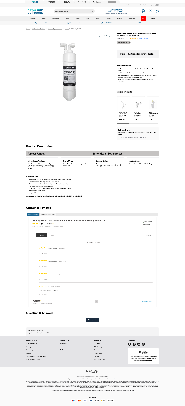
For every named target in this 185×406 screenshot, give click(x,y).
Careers (96, 350)
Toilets (67, 18)
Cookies (96, 356)
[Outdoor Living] (111, 2)
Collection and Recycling (33, 359)
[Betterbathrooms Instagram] (143, 345)
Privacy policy (98, 353)
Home (28, 29)
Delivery (28, 347)
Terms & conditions (99, 359)
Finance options (64, 347)
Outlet (153, 18)
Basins (77, 18)
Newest (42, 235)
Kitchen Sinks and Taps (38, 29)
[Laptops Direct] (66, 2)
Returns (28, 353)
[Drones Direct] (81, 2)
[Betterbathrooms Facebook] (129, 345)
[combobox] (74, 11)
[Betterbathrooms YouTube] (138, 345)
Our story (97, 343)
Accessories (131, 18)
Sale (143, 18)
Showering (55, 18)
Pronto (67, 29)
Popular (52, 235)
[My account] (150, 11)
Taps (87, 18)
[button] (158, 92)
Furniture (32, 18)
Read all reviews (147, 301)
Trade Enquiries (143, 5)
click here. (114, 379)
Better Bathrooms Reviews (48, 214)
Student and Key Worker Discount (36, 356)
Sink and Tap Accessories (55, 29)
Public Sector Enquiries (132, 5)
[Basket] (157, 10)
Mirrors (119, 18)
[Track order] (143, 11)
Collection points (31, 350)
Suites (109, 18)
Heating (98, 18)
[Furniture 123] (96, 2)
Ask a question (92, 320)
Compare (105, 36)
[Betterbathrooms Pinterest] (134, 345)
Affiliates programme (100, 347)
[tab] (33, 214)
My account (63, 343)
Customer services (31, 343)
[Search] (93, 11)
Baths (43, 18)
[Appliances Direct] (51, 2)
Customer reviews (33, 214)
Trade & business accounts (67, 350)
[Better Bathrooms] (34, 2)
